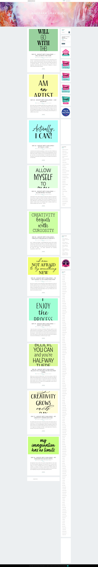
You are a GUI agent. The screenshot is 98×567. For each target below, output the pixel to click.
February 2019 (64, 425)
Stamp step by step (64, 198)
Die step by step (64, 167)
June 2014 (63, 521)
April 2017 (63, 463)
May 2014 (63, 522)
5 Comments (49, 373)
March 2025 (63, 301)
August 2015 (63, 497)
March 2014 (63, 526)
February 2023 (64, 344)
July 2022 (63, 356)
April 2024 (63, 320)
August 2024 (63, 313)
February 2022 (64, 364)
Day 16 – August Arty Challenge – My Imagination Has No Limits (43, 458)
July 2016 (63, 478)
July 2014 (63, 519)
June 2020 (63, 398)
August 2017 (63, 456)
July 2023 (63, 335)
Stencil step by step (64, 199)
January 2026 (64, 284)
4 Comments (49, 57)
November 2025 (64, 288)
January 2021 (64, 386)
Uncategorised (64, 203)
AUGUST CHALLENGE (65, 152)
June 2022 (63, 357)
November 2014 (64, 512)
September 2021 (64, 373)
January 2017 (64, 468)
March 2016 (63, 485)
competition (64, 160)
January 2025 (64, 305)
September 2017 (64, 454)
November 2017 (64, 451)
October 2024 (64, 310)
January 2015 (64, 509)
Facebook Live (64, 169)
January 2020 (64, 407)
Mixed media (64, 182)
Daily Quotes (64, 165)
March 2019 (63, 424)
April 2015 (63, 504)
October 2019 (64, 412)
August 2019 (63, 415)
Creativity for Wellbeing (65, 164)
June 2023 (63, 337)
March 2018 (63, 444)
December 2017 (64, 449)
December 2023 (64, 327)
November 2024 (64, 308)
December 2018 (64, 429)
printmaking (64, 189)
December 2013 (64, 531)
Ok (67, 565)
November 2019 (64, 410)
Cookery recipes (64, 162)
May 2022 (63, 359)
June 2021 (63, 378)
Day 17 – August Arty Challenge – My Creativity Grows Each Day (43, 417)
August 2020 (63, 395)
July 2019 (63, 417)
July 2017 (63, 458)
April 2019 (63, 422)
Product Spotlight (64, 191)
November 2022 (64, 349)
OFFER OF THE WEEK (65, 184)
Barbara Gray (45, 57)
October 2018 (64, 432)
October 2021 (64, 371)
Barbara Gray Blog (31, 0)
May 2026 (63, 279)
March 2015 (63, 505)
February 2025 (64, 303)
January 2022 (64, 366)
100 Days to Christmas (65, 149)
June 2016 (63, 480)
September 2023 (64, 332)
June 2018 (63, 439)
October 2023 (64, 330)
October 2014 (64, 514)
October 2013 (64, 534)
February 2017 (64, 466)
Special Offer (64, 196)
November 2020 (64, 390)
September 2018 (64, 434)
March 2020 (63, 403)
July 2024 (63, 315)
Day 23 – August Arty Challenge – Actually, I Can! (43, 146)
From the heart (64, 172)
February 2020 (64, 405)
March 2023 (63, 342)
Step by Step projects (65, 201)
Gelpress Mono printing (65, 174)
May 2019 (63, 420)
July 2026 (63, 276)
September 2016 (64, 475)
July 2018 (63, 437)
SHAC (63, 194)
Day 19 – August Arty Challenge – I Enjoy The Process (43, 324)
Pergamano (63, 186)
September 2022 (64, 352)
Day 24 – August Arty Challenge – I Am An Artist (43, 100)
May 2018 (63, 441)
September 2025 (64, 291)
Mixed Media (63, 181)
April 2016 (63, 483)
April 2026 (63, 281)
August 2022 (63, 354)
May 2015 (63, 502)
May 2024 (63, 318)
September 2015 (64, 495)
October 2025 (64, 289)
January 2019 (64, 427)
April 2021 (63, 381)
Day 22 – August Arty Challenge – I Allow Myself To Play (43, 192)
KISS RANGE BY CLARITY (65, 177)
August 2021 (63, 374)
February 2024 (64, 323)
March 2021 (63, 383)
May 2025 (63, 298)
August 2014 (63, 517)
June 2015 (63, 500)
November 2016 (64, 471)
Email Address (64, 40)
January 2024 (64, 325)
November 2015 (64, 492)
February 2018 (64, 446)
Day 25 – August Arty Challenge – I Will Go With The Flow (43, 55)
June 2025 (63, 296)
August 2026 (63, 274)
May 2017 (63, 461)
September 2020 (64, 393)
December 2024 (64, 306)
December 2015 (64, 490)
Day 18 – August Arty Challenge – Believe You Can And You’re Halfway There (43, 371)
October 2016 (64, 473)
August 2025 (63, 293)
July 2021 (63, 376)
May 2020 (63, 400)
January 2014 (64, 529)
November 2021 (64, 369)
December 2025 (64, 286)
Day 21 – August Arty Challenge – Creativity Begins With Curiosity (43, 237)
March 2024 (63, 322)
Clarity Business (64, 154)
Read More (43, 68)
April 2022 (63, 361)
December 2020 (64, 388)
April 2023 (63, 340)
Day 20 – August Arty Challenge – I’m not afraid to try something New (43, 278)
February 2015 (64, 507)
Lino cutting (64, 179)
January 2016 (64, 488)
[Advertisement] (66, 131)
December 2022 (64, 347)
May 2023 (63, 339)
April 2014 (63, 524)
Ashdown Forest (64, 151)
